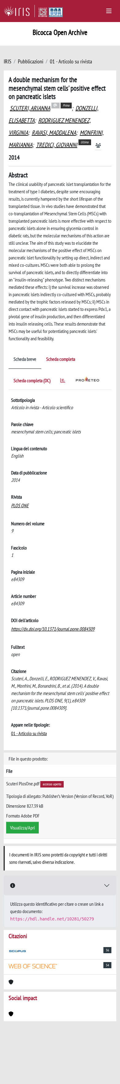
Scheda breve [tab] (25, 359)
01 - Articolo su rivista (71, 61)
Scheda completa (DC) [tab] (32, 380)
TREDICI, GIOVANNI (56, 145)
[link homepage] (19, 11)
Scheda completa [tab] (60, 359)
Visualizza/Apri (22, 828)
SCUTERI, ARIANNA (30, 108)
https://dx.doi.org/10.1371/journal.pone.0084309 (52, 629)
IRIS (7, 61)
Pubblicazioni (30, 61)
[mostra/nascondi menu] (109, 11)
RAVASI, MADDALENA (54, 133)
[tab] (62, 381)
